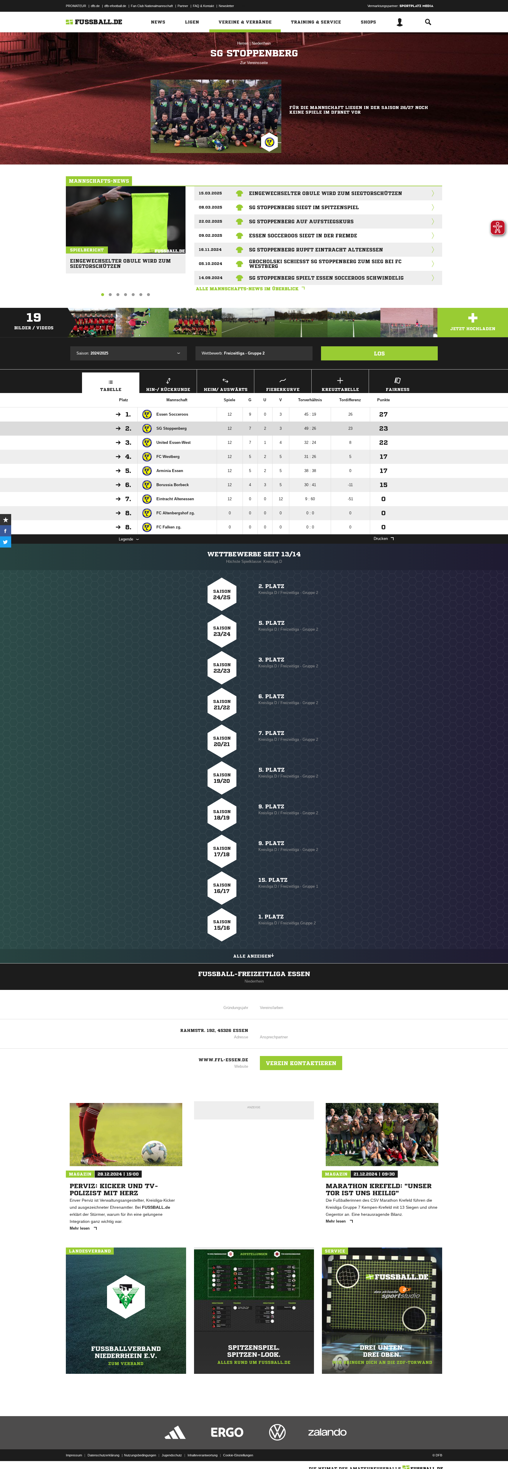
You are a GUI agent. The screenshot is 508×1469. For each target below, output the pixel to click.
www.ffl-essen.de (223, 1060)
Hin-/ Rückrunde (168, 389)
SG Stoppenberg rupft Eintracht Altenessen (316, 249)
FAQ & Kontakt (203, 6)
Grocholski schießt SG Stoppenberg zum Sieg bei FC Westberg (325, 263)
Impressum (74, 1455)
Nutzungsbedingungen (140, 1455)
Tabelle (110, 389)
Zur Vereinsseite (254, 63)
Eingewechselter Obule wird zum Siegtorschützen (120, 260)
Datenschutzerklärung (103, 1455)
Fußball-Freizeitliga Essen (254, 974)
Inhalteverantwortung (203, 1455)
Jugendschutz (172, 1455)
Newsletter (226, 6)
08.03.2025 (210, 207)
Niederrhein (261, 43)
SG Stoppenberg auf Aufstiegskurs (301, 221)
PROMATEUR (76, 6)
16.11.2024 (210, 249)
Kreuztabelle (340, 389)
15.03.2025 (210, 193)
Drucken (381, 538)
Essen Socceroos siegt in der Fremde (303, 235)
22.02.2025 (210, 221)
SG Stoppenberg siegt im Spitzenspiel (304, 207)
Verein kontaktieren (301, 1063)
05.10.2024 (210, 264)
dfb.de (95, 6)
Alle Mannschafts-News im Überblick (247, 289)
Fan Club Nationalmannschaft (152, 6)
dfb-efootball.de (115, 6)
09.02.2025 (210, 235)
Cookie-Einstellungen (238, 1455)
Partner (183, 6)
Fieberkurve (283, 389)
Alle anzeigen (252, 956)
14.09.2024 (211, 278)
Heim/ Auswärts (226, 389)
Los (379, 353)
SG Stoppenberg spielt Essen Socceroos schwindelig (326, 278)
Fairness (398, 389)
